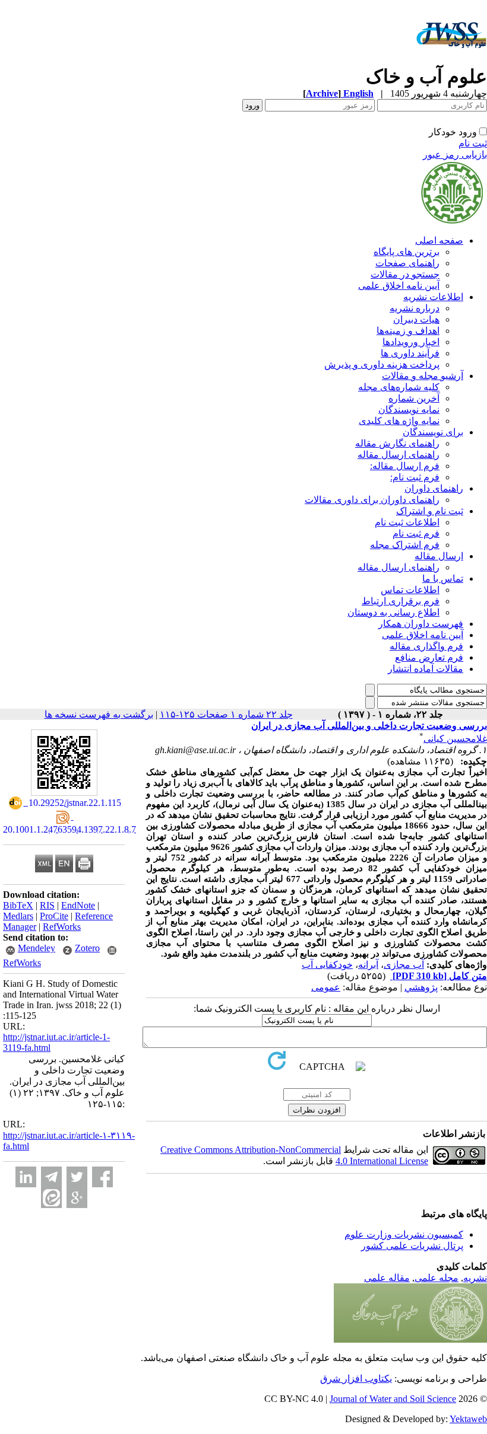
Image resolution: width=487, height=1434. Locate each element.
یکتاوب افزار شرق (356, 1379)
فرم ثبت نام (416, 533)
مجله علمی (436, 1278)
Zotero (87, 948)
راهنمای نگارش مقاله (397, 443)
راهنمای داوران (433, 488)
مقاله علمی (387, 1278)
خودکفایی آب (327, 965)
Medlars (18, 916)
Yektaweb (468, 1419)
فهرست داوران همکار (420, 624)
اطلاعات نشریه (433, 297)
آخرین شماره (413, 398)
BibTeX (18, 905)
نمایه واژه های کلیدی (399, 421)
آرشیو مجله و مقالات (422, 376)
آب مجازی (404, 965)
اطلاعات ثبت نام (407, 522)
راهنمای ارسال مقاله (398, 455)
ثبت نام (472, 143)
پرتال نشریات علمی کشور (412, 1246)
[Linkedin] (25, 1177)
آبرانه (368, 965)
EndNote (78, 905)
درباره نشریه (414, 308)
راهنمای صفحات (407, 263)
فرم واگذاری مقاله (426, 646)
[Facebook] (102, 1177)
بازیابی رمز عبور (455, 154)
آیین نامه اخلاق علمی (398, 286)
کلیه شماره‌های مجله (398, 387)
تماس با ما (442, 578)
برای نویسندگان (433, 432)
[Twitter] (77, 1177)
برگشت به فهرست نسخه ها (99, 714)
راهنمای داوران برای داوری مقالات (372, 500)
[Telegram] (51, 1177)
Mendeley (36, 948)
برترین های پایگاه (406, 252)
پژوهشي (421, 987)
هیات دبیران (416, 319)
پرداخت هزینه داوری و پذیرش (381, 364)
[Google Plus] (77, 1197)
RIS (47, 905)
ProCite (54, 916)
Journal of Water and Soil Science (393, 1399)
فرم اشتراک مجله (404, 545)
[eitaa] (51, 1197)
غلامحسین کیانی (455, 739)
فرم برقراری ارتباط (400, 601)
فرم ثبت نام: (414, 477)
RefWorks (62, 927)
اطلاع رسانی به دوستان (393, 612)
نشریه (475, 1278)
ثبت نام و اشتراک (429, 511)
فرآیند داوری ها (410, 353)
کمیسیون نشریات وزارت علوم (403, 1234)
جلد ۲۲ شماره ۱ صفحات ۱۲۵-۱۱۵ (226, 714)
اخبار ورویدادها (410, 342)
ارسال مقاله (439, 556)
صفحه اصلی (439, 240)
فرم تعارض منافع (429, 657)
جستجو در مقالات (405, 274)
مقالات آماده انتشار (425, 669)
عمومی (325, 987)
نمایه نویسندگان (408, 409)
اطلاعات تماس (410, 590)
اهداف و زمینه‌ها (408, 331)
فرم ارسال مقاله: (404, 466)
